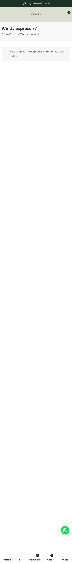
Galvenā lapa (9, 34)
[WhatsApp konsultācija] (65, 530)
